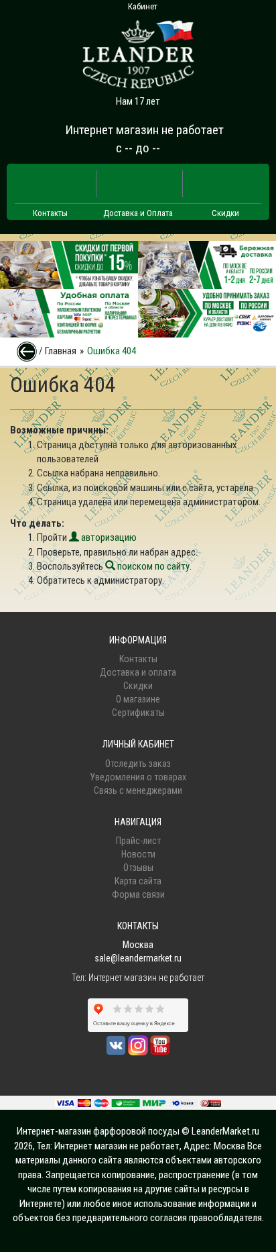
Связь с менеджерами (138, 790)
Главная (60, 351)
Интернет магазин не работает (144, 130)
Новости (138, 854)
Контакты (50, 213)
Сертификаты (138, 712)
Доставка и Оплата (138, 213)
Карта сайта (138, 881)
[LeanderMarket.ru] (138, 50)
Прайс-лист (138, 840)
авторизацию (108, 537)
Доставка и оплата (138, 672)
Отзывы (138, 867)
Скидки (225, 213)
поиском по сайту (152, 566)
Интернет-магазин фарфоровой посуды (98, 1131)
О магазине (138, 699)
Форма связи (138, 894)
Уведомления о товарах (138, 777)
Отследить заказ (138, 763)
